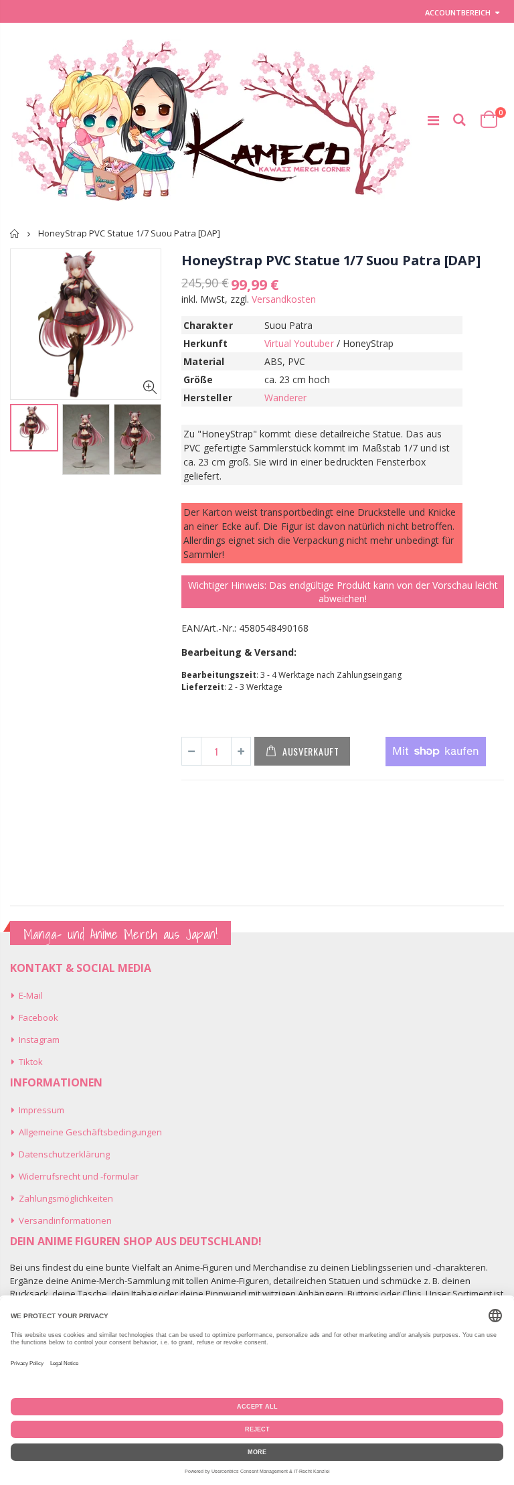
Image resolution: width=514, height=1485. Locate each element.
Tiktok (31, 1062)
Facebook (38, 1017)
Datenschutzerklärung (64, 1154)
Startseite (15, 233)
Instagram (39, 1040)
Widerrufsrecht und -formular (79, 1176)
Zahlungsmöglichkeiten (66, 1198)
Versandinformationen (65, 1220)
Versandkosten (284, 299)
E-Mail (31, 995)
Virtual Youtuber (299, 343)
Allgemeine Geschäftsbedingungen (90, 1132)
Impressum (41, 1110)
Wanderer (285, 397)
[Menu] (433, 120)
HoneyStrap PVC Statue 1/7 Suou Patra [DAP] (331, 260)
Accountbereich (458, 12)
